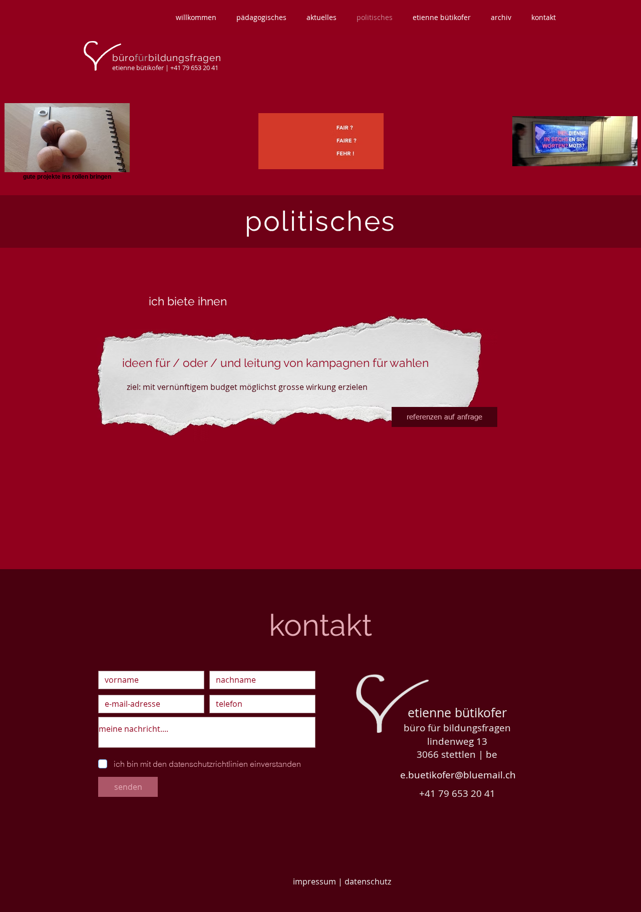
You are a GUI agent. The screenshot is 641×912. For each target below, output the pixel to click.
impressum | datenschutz (342, 881)
